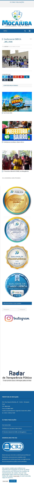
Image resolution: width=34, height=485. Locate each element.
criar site (13, 455)
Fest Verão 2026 (7, 113)
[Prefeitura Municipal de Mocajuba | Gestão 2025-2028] (17, 18)
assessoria (14, 457)
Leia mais (16, 476)
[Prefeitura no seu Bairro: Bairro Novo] (17, 131)
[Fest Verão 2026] (17, 101)
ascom (6, 46)
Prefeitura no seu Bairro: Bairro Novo (16, 4)
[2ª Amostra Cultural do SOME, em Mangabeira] (17, 160)
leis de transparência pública (10, 461)
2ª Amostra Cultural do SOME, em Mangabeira (16, 171)
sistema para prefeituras (23, 455)
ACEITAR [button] (12, 481)
